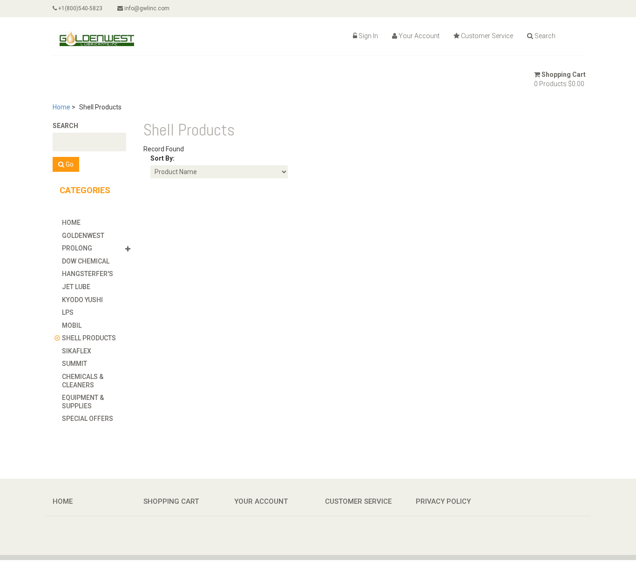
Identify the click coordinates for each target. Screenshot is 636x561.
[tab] (98, 222)
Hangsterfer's (87, 273)
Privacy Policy (443, 501)
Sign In (368, 36)
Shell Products (89, 338)
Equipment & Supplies (83, 402)
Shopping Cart (563, 74)
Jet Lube (76, 287)
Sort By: (162, 158)
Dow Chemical (85, 261)
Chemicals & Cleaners (82, 381)
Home (61, 107)
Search (545, 36)
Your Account (419, 36)
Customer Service (487, 36)
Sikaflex (76, 351)
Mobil (71, 325)
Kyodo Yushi (82, 300)
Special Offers (87, 418)
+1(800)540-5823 (79, 8)
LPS (68, 312)
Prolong (77, 248)
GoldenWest (83, 235)
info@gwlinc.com (146, 8)
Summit (74, 363)
